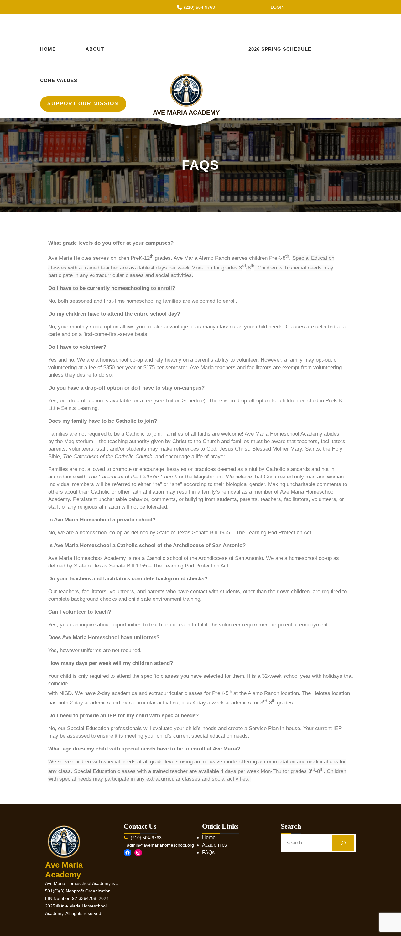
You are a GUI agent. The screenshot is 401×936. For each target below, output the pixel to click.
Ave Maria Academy (186, 112)
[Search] (343, 843)
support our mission (83, 103)
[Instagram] (138, 852)
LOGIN (277, 7)
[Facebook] (127, 852)
